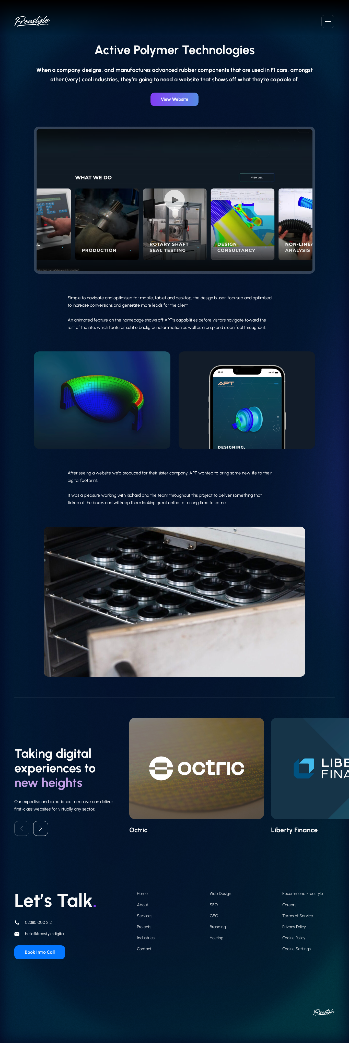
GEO (214, 915)
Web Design (220, 893)
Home (142, 893)
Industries (146, 937)
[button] (40, 828)
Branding (218, 926)
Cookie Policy (293, 937)
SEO (214, 904)
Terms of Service (297, 915)
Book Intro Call (40, 952)
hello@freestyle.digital (44, 933)
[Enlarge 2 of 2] (308, 358)
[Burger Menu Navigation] (328, 21)
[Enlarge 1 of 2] (163, 358)
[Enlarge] (298, 533)
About (142, 904)
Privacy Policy (294, 926)
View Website (174, 99)
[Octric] (196, 776)
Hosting (216, 937)
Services (144, 915)
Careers (289, 904)
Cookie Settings (296, 948)
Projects (144, 926)
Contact (144, 948)
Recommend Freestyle (302, 893)
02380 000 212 (38, 922)
